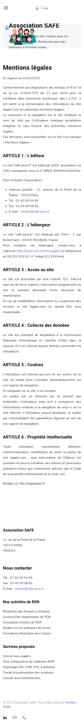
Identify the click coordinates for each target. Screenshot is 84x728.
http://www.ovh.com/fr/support (38, 251)
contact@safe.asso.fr (34, 211)
